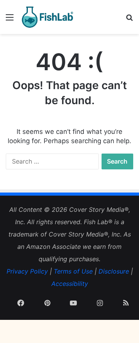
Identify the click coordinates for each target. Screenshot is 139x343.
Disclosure (113, 271)
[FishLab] (47, 17)
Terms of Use (73, 271)
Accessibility (69, 283)
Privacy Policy (27, 271)
